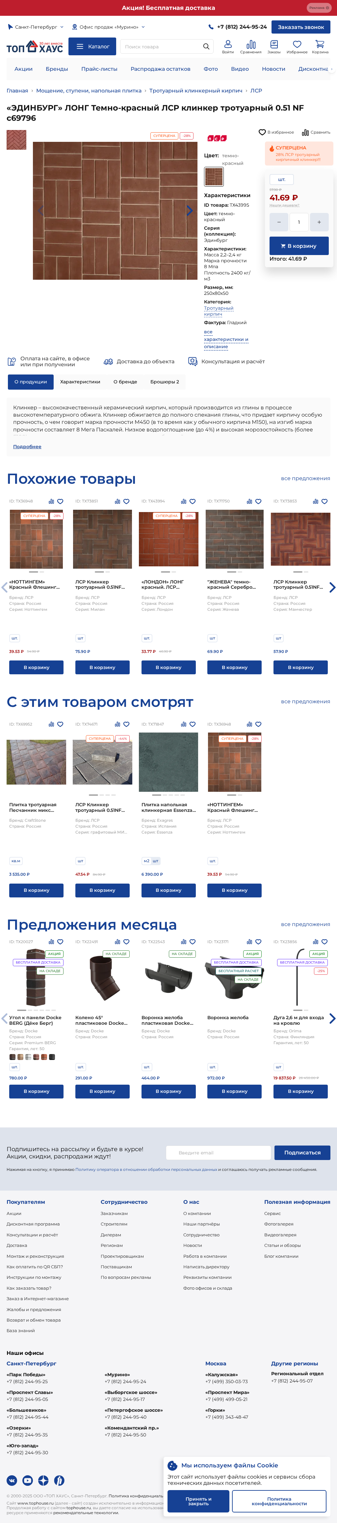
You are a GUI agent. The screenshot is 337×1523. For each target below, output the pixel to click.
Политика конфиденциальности (142, 1495)
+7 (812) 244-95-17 (125, 1399)
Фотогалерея (279, 1223)
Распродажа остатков (161, 69)
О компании (197, 1213)
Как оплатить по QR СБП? (35, 1266)
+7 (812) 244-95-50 (125, 1435)
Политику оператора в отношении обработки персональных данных (146, 1169)
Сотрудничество (201, 1234)
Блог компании (281, 1256)
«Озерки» (19, 1428)
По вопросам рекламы (126, 1277)
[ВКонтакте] (12, 1480)
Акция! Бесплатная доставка (168, 8)
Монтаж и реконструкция (35, 1256)
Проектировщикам (122, 1256)
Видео (240, 69)
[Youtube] (27, 1480)
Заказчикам (114, 1213)
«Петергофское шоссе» (134, 1410)
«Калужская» (221, 1375)
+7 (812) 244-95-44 (27, 1417)
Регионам (112, 1245)
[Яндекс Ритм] (59, 1480)
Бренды (57, 69)
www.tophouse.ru (35, 1503)
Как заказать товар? (29, 1288)
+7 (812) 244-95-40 (125, 1417)
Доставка (17, 1245)
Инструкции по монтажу (34, 1277)
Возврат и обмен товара (34, 1320)
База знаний (21, 1330)
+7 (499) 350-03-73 (226, 1381)
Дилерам (111, 1234)
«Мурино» (117, 1375)
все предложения (305, 478)
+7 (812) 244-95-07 (292, 1381)
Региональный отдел (297, 1374)
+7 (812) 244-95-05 (27, 1399)
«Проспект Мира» (227, 1392)
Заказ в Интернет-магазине (38, 1298)
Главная (17, 91)
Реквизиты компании (207, 1277)
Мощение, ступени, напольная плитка (89, 91)
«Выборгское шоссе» (131, 1392)
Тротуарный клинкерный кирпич (196, 91)
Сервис (272, 1213)
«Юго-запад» (23, 1446)
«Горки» (215, 1410)
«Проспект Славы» (30, 1392)
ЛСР (256, 91)
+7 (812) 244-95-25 (27, 1381)
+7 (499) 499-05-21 (226, 1399)
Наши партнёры (201, 1223)
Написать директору (206, 1266)
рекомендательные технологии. (86, 1512)
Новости (273, 69)
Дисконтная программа (33, 1223)
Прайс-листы (99, 69)
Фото (211, 69)
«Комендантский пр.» (132, 1428)
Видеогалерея (280, 1234)
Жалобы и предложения (34, 1309)
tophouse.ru (78, 1507)
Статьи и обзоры (282, 1245)
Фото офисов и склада (207, 1288)
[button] (33, 572)
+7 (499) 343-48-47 (226, 1417)
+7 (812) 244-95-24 (125, 1381)
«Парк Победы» (26, 1375)
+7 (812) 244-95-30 (27, 1453)
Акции (23, 69)
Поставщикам (116, 1266)
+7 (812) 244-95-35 (27, 1435)
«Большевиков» (26, 1410)
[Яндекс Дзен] (43, 1480)
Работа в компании (205, 1256)
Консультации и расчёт (32, 1234)
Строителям (114, 1223)
